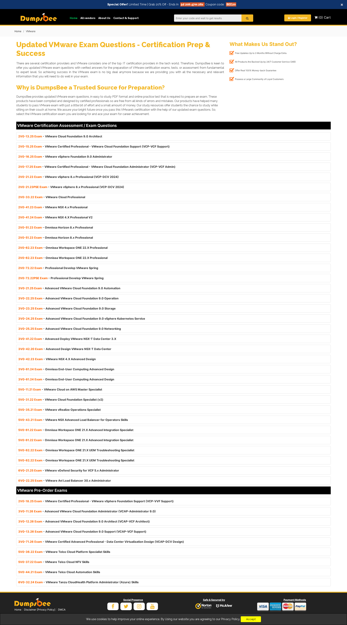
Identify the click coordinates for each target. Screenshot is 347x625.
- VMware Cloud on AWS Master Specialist (60, 389)
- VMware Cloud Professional (51, 197)
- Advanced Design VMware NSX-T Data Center (64, 349)
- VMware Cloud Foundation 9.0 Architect (60, 136)
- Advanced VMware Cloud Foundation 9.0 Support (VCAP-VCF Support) (82, 531)
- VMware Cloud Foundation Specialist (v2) (60, 399)
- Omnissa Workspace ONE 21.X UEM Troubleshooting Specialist (76, 450)
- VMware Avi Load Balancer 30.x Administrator (64, 480)
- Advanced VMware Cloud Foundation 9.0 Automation (69, 288)
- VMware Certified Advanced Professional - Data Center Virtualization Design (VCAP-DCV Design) (101, 541)
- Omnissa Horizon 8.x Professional (55, 227)
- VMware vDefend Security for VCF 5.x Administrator (68, 470)
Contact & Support (126, 18)
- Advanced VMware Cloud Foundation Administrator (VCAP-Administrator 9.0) (87, 511)
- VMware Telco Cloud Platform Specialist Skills (64, 552)
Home (74, 18)
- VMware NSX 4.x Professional (52, 207)
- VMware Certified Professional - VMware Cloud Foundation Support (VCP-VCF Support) (94, 146)
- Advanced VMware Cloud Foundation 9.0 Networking (69, 328)
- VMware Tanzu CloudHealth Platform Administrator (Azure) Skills (78, 582)
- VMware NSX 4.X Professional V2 (55, 217)
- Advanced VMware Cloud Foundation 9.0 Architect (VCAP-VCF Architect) (84, 521)
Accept (251, 619)
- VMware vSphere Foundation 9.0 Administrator (65, 156)
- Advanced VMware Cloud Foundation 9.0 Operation (68, 298)
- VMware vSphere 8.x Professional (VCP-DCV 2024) (68, 177)
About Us (104, 18)
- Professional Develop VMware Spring (58, 268)
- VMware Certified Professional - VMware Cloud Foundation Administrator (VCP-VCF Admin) (96, 166)
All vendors (87, 18)
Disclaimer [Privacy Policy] (39, 609)
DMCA (61, 609)
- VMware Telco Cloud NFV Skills (53, 562)
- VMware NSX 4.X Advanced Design (57, 359)
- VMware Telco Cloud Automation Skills (59, 572)
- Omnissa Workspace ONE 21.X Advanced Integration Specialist (75, 430)
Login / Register (298, 17)
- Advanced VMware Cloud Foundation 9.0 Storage (67, 308)
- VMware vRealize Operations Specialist (59, 409)
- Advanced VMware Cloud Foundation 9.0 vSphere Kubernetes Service (81, 318)
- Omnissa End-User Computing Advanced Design (66, 369)
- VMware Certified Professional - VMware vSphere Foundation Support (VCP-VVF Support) (96, 501)
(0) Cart (324, 17)
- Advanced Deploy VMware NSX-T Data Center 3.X (67, 339)
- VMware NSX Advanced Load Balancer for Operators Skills (73, 420)
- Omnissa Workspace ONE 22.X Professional (63, 247)
